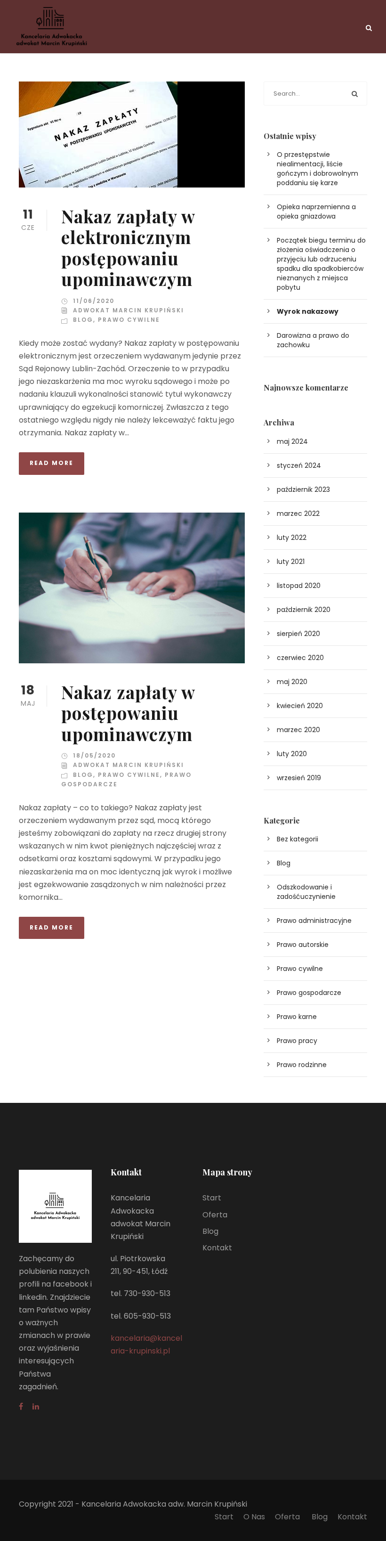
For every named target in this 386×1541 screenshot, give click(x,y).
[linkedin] (35, 1406)
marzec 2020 (298, 729)
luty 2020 (292, 753)
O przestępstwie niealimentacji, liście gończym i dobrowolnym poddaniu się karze (317, 169)
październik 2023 (303, 489)
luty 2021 (291, 561)
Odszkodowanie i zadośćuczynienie (306, 891)
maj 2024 (292, 441)
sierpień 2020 (298, 633)
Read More (51, 463)
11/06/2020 (93, 301)
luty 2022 (291, 537)
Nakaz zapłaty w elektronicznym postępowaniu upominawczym (128, 247)
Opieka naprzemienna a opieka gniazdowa (316, 211)
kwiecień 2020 (300, 705)
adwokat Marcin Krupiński (128, 310)
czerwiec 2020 (300, 657)
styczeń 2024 (299, 465)
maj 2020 (292, 681)
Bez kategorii (297, 839)
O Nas (254, 1516)
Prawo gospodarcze (309, 992)
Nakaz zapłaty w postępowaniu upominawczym (128, 712)
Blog (83, 320)
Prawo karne (297, 1016)
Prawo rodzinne (302, 1064)
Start (211, 1197)
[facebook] (21, 1406)
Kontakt (217, 1247)
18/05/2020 (94, 755)
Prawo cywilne (129, 320)
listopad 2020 (299, 585)
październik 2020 (303, 609)
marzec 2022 (298, 513)
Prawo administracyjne (314, 920)
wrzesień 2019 (299, 778)
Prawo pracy (297, 1040)
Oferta (214, 1214)
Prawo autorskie (303, 944)
